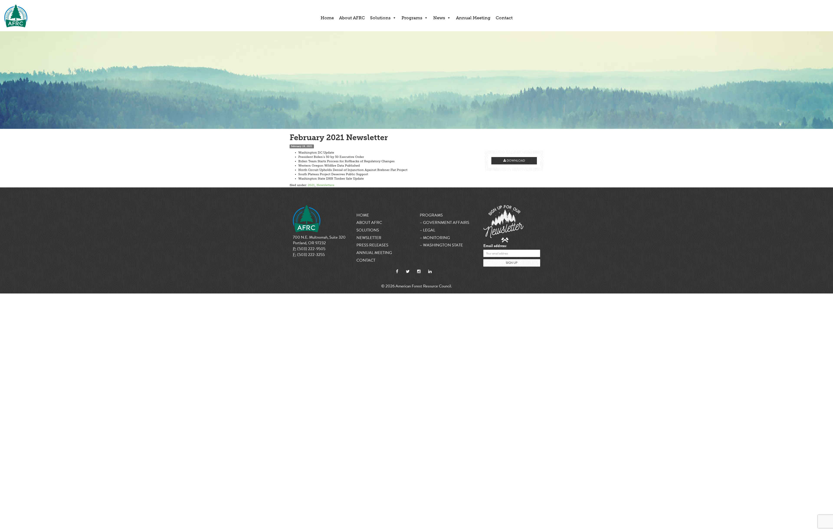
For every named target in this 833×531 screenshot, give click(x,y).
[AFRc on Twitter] (408, 271)
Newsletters (325, 185)
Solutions (380, 17)
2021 (311, 185)
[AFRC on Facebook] (397, 271)
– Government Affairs (444, 222)
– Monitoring (435, 237)
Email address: (495, 246)
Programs (412, 17)
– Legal (427, 230)
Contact (504, 17)
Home (327, 17)
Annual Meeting (473, 17)
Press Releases (372, 245)
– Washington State (441, 245)
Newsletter (368, 237)
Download (515, 160)
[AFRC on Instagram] (419, 271)
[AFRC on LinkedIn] (430, 271)
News (439, 17)
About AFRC (352, 17)
